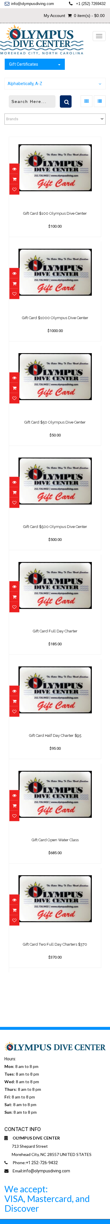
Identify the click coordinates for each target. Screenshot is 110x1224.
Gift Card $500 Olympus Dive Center (55, 526)
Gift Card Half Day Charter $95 (55, 735)
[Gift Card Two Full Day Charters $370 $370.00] (55, 872)
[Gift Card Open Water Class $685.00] (55, 767)
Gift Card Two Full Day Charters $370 (55, 944)
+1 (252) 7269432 (91, 4)
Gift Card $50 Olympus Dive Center (55, 422)
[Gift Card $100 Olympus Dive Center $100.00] (55, 141)
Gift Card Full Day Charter (55, 631)
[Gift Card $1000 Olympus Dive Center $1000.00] (55, 245)
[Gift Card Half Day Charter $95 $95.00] (55, 663)
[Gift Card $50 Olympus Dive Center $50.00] (55, 350)
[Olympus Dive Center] (41, 39)
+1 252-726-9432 (42, 1162)
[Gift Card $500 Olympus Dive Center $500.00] (55, 454)
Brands (12, 119)
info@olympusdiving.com (32, 4)
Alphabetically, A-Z (25, 83)
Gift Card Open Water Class (55, 840)
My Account (54, 15)
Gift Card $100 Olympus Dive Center (55, 213)
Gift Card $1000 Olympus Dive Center (55, 318)
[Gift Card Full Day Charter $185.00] (55, 558)
